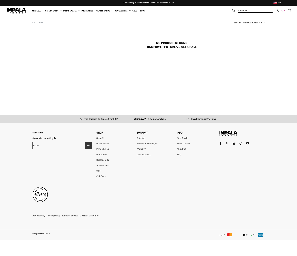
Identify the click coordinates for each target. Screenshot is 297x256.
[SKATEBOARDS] (112, 11)
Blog (142, 10)
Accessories (121, 10)
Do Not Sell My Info (89, 215)
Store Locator (183, 143)
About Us (181, 148)
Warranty (141, 148)
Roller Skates (51, 10)
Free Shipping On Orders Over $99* (101, 118)
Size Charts (182, 138)
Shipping (141, 138)
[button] (277, 11)
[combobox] (255, 9)
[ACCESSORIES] (130, 11)
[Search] (233, 11)
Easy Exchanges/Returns (203, 118)
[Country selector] (284, 2)
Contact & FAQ (144, 154)
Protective (87, 10)
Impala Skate (39, 233)
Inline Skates (70, 10)
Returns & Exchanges (147, 143)
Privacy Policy (53, 215)
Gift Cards (101, 176)
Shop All (36, 10)
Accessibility (38, 215)
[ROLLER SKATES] (61, 11)
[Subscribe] (88, 145)
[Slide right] (293, 119)
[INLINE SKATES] (79, 11)
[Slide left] (3, 119)
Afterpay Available (157, 118)
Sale (134, 10)
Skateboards (103, 10)
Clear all (189, 46)
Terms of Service (70, 215)
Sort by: (237, 22)
